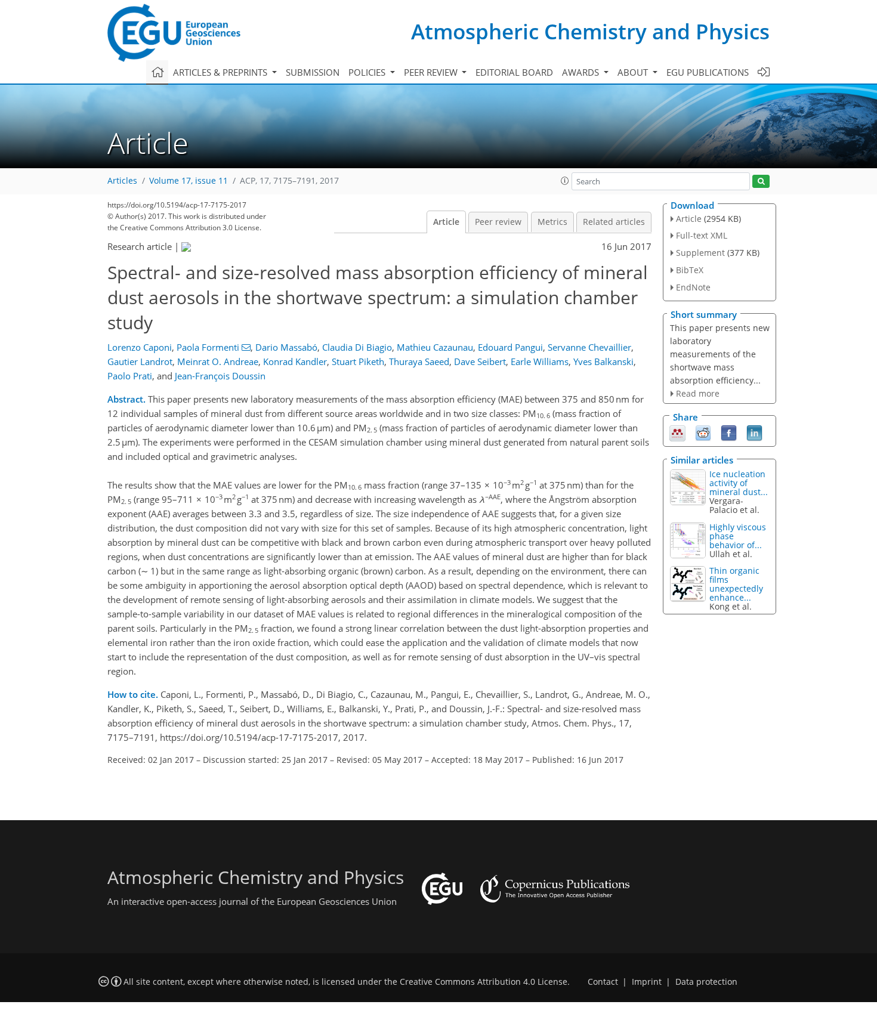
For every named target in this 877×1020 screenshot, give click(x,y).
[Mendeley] (677, 432)
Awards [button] (581, 72)
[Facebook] (729, 432)
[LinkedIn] (754, 432)
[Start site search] (761, 181)
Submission (312, 72)
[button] (565, 180)
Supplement (700, 252)
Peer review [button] (432, 72)
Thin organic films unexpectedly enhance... (736, 584)
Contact (603, 981)
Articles (122, 180)
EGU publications (707, 72)
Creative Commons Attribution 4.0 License (483, 981)
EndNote (693, 287)
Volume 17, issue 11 (188, 180)
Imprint (647, 981)
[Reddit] (703, 432)
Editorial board (514, 72)
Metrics (552, 222)
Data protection (706, 981)
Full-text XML (701, 235)
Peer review (498, 222)
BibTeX (689, 270)
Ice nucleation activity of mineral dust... (738, 482)
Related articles (614, 222)
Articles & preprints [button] (221, 72)
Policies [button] (368, 72)
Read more (697, 393)
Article (446, 222)
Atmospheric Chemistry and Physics (590, 31)
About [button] (633, 72)
